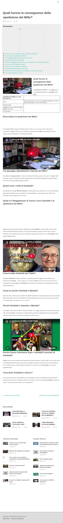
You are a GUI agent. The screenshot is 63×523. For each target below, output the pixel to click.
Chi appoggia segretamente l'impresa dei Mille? (18, 58)
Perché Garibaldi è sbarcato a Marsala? (16, 68)
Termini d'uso (6, 518)
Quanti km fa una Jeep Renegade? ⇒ (49, 395)
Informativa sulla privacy (17, 518)
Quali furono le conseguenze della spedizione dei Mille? (21, 53)
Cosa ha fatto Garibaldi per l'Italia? (15, 64)
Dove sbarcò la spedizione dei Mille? (15, 56)
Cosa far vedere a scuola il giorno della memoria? (49, 413)
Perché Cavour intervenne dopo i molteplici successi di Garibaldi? (24, 70)
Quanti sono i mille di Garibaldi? (14, 60)
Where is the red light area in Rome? (20, 451)
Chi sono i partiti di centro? (17, 465)
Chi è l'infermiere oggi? (46, 459)
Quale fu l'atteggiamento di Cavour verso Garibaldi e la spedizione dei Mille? (27, 62)
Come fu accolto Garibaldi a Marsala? (16, 66)
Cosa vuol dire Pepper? (46, 473)
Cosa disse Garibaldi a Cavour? (14, 73)
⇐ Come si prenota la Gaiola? (11, 395)
